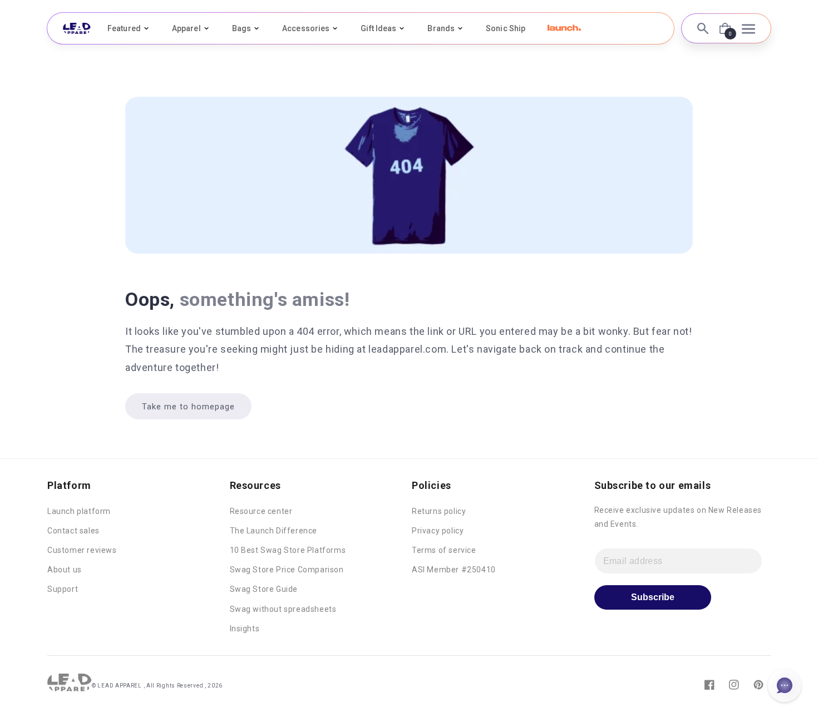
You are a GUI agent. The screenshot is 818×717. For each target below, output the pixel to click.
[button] (564, 27)
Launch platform (79, 511)
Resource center (261, 511)
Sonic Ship (505, 28)
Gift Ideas (378, 28)
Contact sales (73, 530)
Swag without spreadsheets (283, 609)
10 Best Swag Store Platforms (288, 550)
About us (64, 569)
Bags (241, 28)
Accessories (305, 28)
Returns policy (439, 511)
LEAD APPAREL (120, 686)
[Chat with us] (784, 685)
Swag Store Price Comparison (287, 569)
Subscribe (652, 597)
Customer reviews (82, 550)
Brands (441, 28)
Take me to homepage (188, 407)
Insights (245, 628)
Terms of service (444, 550)
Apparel (186, 28)
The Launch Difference (274, 530)
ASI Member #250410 (454, 569)
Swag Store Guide (264, 589)
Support (62, 589)
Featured (124, 28)
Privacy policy (438, 530)
